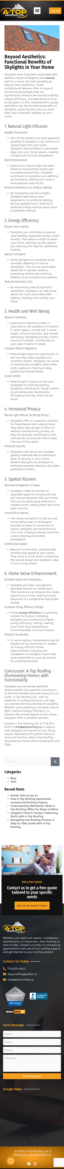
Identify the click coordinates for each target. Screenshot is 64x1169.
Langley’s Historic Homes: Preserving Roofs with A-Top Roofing (34, 814)
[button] (37, 10)
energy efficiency (30, 612)
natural (49, 78)
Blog (13, 778)
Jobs (13, 781)
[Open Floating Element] (11, 1161)
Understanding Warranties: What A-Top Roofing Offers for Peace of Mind (34, 807)
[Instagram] (35, 1164)
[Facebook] (29, 1164)
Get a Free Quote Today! (32, 905)
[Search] (55, 761)
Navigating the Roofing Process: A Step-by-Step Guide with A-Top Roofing (32, 823)
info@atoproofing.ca (28, 727)
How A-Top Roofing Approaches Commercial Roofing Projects (30, 800)
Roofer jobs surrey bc (24, 795)
